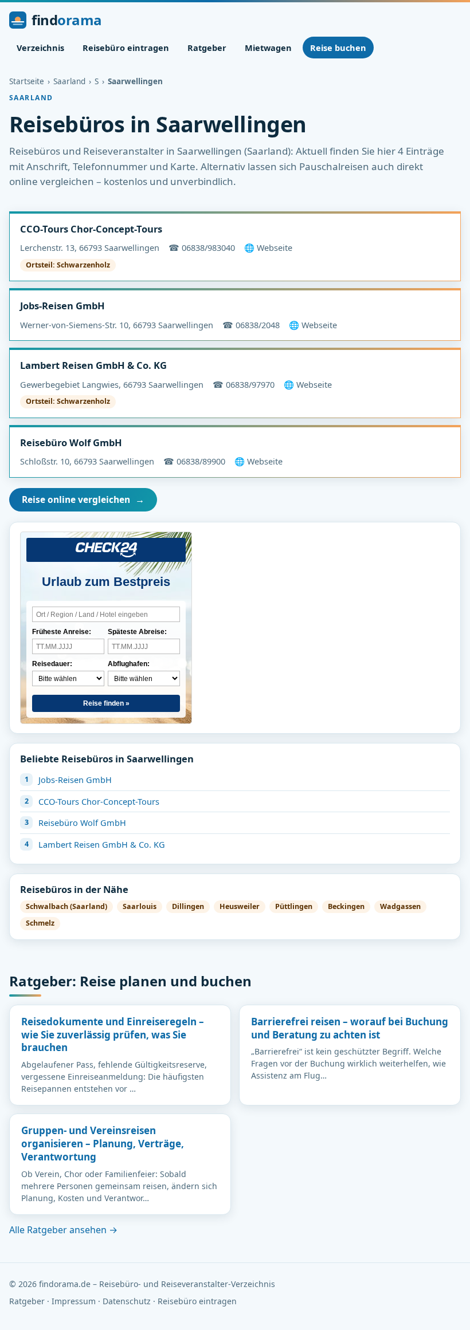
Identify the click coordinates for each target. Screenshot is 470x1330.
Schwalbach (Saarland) (66, 906)
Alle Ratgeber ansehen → (63, 1229)
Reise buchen (338, 47)
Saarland (69, 81)
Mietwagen (268, 47)
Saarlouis (139, 906)
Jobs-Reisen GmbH (62, 305)
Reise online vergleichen (83, 499)
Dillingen (188, 906)
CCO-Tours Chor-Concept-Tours (91, 228)
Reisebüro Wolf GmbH (71, 442)
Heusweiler (240, 906)
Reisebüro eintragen (126, 47)
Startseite (26, 81)
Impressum (74, 1301)
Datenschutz (127, 1301)
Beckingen (346, 906)
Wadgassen (400, 906)
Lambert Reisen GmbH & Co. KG (93, 365)
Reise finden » (106, 703)
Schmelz (40, 923)
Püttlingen (293, 906)
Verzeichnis (40, 47)
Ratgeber (206, 47)
